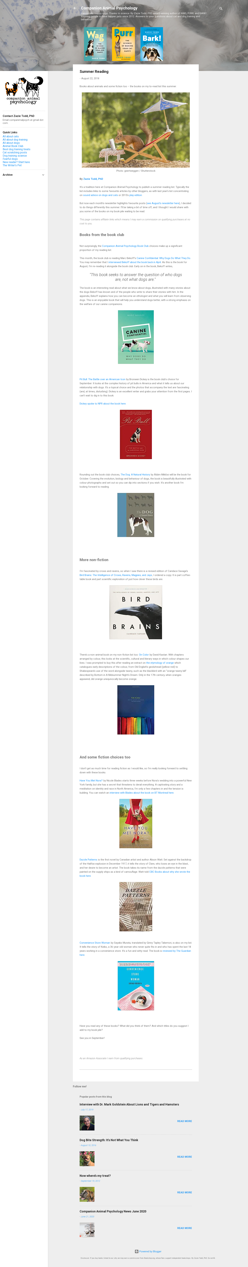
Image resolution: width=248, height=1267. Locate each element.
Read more (184, 1121)
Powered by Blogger (150, 1251)
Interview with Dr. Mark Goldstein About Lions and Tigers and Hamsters (129, 1104)
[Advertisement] (212, 78)
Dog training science (15, 155)
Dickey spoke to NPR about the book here (103, 403)
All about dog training (15, 139)
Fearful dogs (10, 159)
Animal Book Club (13, 146)
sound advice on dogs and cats (100, 195)
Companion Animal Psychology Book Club (125, 246)
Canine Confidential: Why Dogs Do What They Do (163, 258)
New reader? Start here (16, 162)
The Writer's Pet (12, 165)
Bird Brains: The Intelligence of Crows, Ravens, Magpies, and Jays (116, 575)
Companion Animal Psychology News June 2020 (113, 1211)
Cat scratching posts (15, 152)
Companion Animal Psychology (109, 8)
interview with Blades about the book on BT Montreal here (142, 792)
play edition (135, 195)
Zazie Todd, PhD (93, 178)
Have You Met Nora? (91, 780)
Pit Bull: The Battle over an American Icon (102, 379)
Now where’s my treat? (95, 1175)
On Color (144, 654)
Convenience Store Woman (95, 942)
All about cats (11, 136)
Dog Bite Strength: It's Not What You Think (109, 1140)
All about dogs (11, 142)
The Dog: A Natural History (135, 474)
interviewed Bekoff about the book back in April (135, 262)
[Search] (221, 9)
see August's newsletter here (163, 203)
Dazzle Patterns (88, 859)
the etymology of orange (160, 662)
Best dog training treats (16, 149)
